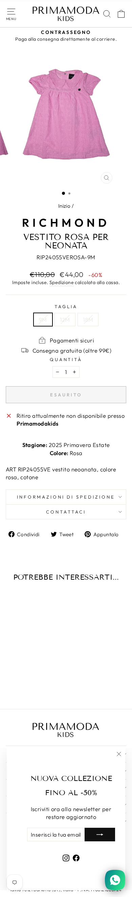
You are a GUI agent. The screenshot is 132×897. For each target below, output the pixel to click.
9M (43, 319)
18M (88, 319)
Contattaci (66, 512)
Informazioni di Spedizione (66, 497)
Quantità (66, 359)
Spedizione (61, 282)
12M (65, 319)
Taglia (66, 306)
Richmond (66, 223)
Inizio (64, 206)
